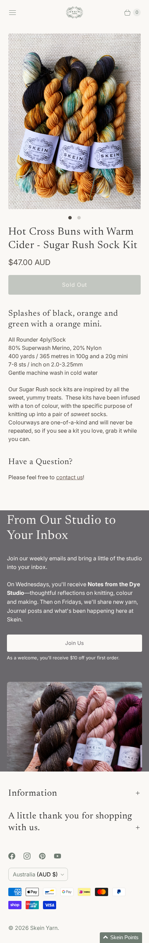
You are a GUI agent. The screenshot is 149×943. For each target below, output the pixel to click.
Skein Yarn (44, 927)
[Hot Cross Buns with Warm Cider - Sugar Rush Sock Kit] (74, 121)
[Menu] (12, 12)
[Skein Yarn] (74, 12)
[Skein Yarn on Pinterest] (46, 856)
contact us (69, 477)
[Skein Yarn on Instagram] (31, 856)
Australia (35, 874)
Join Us (74, 643)
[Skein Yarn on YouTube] (61, 856)
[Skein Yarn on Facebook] (16, 856)
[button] (121, 937)
